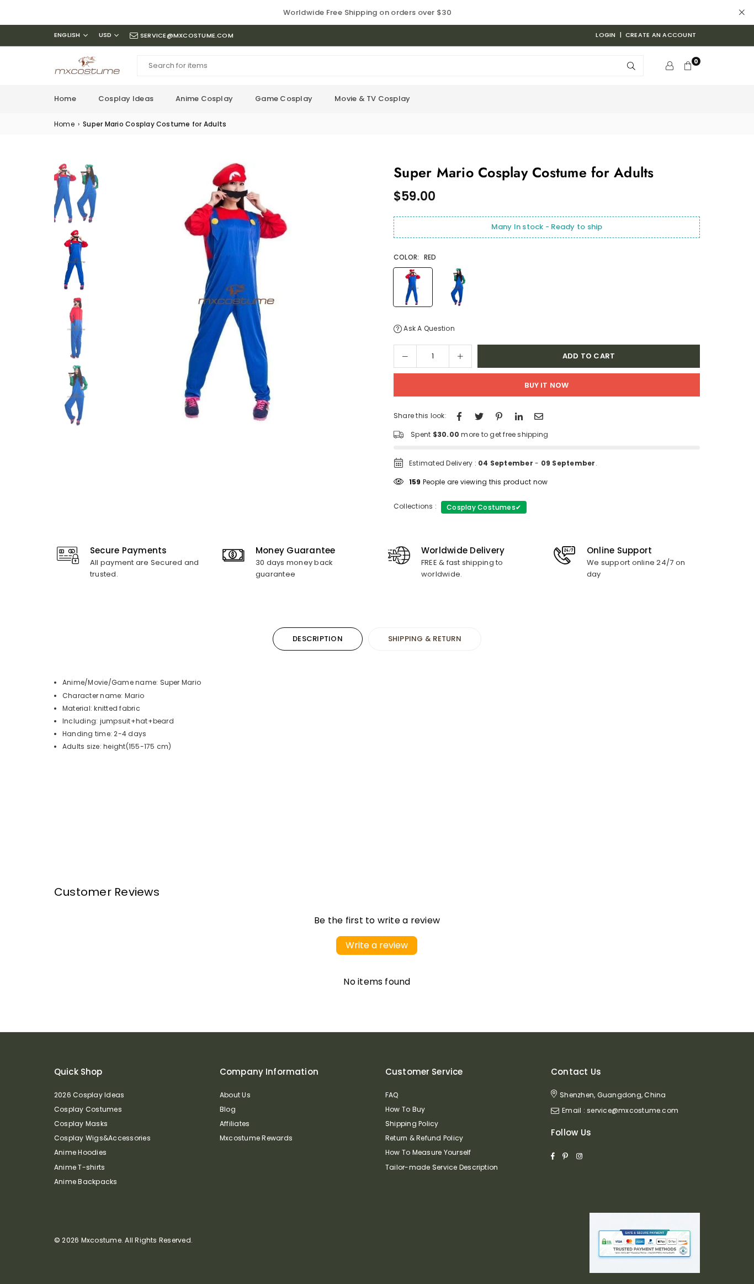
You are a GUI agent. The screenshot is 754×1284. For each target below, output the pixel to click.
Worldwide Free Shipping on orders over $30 (367, 12)
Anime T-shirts (79, 1167)
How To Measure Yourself (428, 1152)
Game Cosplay (283, 98)
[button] (356, 298)
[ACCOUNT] (669, 66)
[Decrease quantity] (405, 356)
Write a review (377, 945)
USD (105, 35)
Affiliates (234, 1123)
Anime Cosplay (204, 98)
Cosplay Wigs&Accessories (102, 1138)
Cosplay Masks (81, 1123)
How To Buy (405, 1109)
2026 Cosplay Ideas (89, 1095)
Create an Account (660, 34)
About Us (235, 1095)
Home (65, 98)
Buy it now (546, 385)
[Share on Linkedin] (519, 415)
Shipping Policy (412, 1123)
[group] (236, 294)
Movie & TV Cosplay (372, 98)
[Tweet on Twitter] (479, 415)
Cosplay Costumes (484, 507)
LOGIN (605, 34)
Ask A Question (428, 328)
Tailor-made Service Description (441, 1167)
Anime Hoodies (80, 1152)
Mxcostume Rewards (256, 1138)
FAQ (392, 1095)
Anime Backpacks (86, 1181)
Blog (228, 1109)
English (67, 35)
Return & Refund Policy (424, 1138)
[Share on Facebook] (459, 415)
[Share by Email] (539, 415)
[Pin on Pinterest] (499, 415)
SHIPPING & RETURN (424, 638)
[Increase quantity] (460, 356)
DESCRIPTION (318, 638)
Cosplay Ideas (125, 98)
